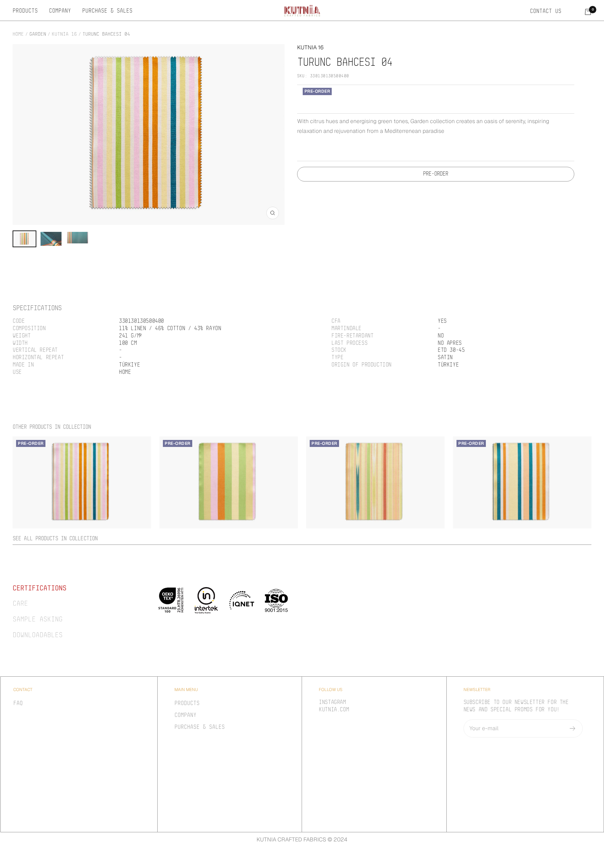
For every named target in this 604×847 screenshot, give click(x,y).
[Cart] (587, 12)
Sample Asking (38, 619)
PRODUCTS (25, 11)
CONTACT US (545, 11)
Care (20, 603)
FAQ (18, 703)
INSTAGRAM (332, 702)
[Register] (573, 728)
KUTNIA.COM (334, 710)
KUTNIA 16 (64, 34)
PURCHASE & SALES (107, 11)
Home (18, 34)
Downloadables (38, 635)
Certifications (39, 588)
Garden (37, 34)
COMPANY (60, 11)
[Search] (573, 12)
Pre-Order (435, 174)
